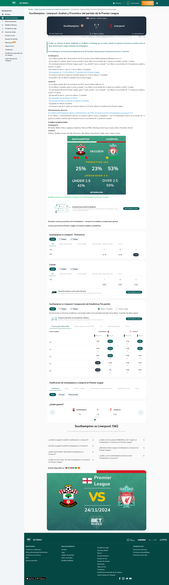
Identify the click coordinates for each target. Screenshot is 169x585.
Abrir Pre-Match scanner (131, 208)
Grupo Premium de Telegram (106, 575)
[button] (120, 244)
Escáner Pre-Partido (103, 561)
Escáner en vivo (102, 558)
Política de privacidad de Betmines (37, 552)
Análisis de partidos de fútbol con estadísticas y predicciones (52, 9)
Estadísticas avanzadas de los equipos (109, 572)
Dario (84, 36)
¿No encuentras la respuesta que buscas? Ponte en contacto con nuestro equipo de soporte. (96, 431)
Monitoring (100, 564)
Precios (99, 553)
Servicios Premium (102, 556)
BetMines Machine (67, 560)
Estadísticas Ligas (103, 547)
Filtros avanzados (67, 558)
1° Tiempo (62, 239)
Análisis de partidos (68, 555)
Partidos (30, 9)
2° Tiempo (74, 239)
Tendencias (101, 569)
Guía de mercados (31, 560)
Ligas (63, 552)
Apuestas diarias (102, 550)
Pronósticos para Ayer (140, 555)
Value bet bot (101, 567)
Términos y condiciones (33, 549)
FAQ (27, 558)
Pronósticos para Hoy (140, 549)
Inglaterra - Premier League (98, 18)
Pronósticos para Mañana (141, 552)
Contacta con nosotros (33, 555)
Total (52, 239)
